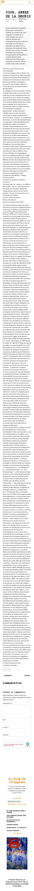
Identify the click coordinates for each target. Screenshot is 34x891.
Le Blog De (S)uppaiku (17, 780)
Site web (5, 735)
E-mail (6, 727)
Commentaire (7, 703)
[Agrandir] (25, 840)
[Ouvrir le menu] (29, 2)
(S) (3, 2)
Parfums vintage (12, 824)
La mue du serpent (13, 830)
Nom (4, 720)
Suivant (27, 675)
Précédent (8, 675)
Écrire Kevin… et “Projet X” (17, 827)
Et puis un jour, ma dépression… (13, 821)
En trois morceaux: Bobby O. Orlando (16, 811)
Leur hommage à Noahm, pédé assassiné (16, 816)
